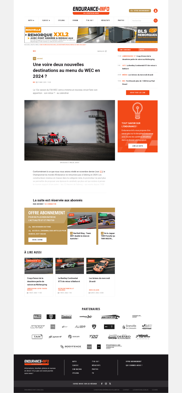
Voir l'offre (37, 240)
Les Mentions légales (140, 390)
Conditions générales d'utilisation (106, 390)
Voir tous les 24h (137, 92)
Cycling (61, 20)
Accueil (27, 45)
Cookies (155, 390)
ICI (101, 171)
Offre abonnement (141, 10)
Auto (30, 20)
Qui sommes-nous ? (134, 365)
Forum (75, 20)
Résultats (105, 20)
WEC (37, 45)
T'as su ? (89, 20)
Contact (126, 390)
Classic (45, 20)
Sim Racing (77, 369)
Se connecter (50, 204)
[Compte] (156, 11)
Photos (121, 20)
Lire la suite (137, 146)
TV (93, 373)
